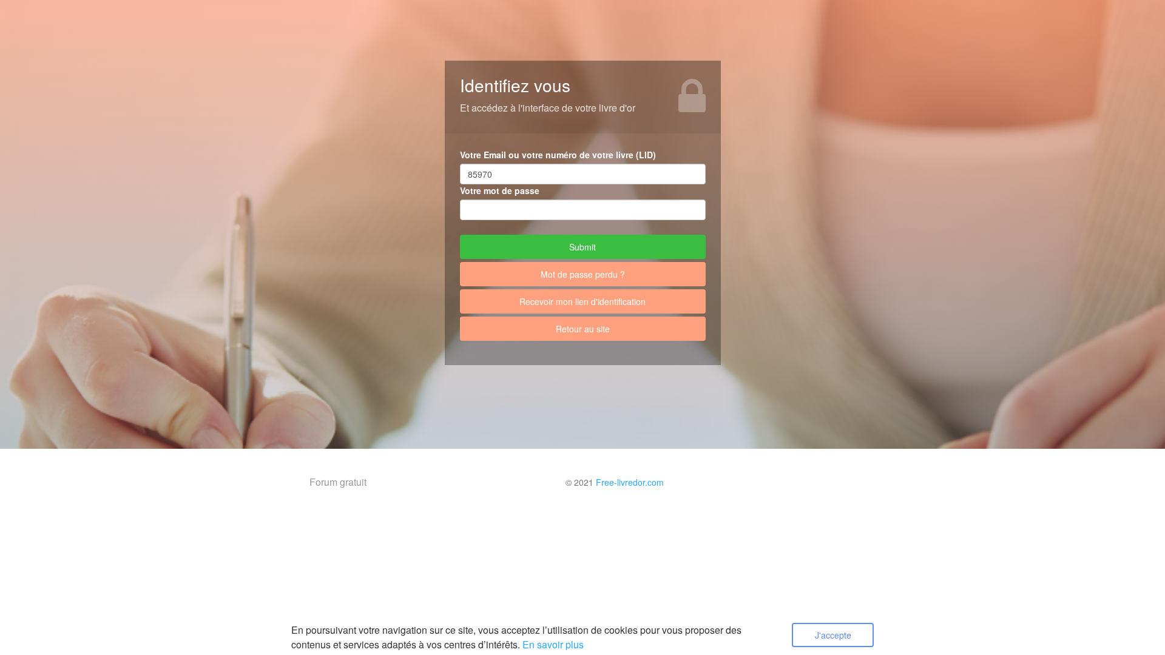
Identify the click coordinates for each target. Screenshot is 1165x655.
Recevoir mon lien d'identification (582, 301)
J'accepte (833, 635)
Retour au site (583, 329)
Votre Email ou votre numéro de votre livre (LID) (558, 155)
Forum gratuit (337, 482)
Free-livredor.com (630, 482)
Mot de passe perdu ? (583, 274)
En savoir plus (553, 644)
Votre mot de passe (499, 190)
